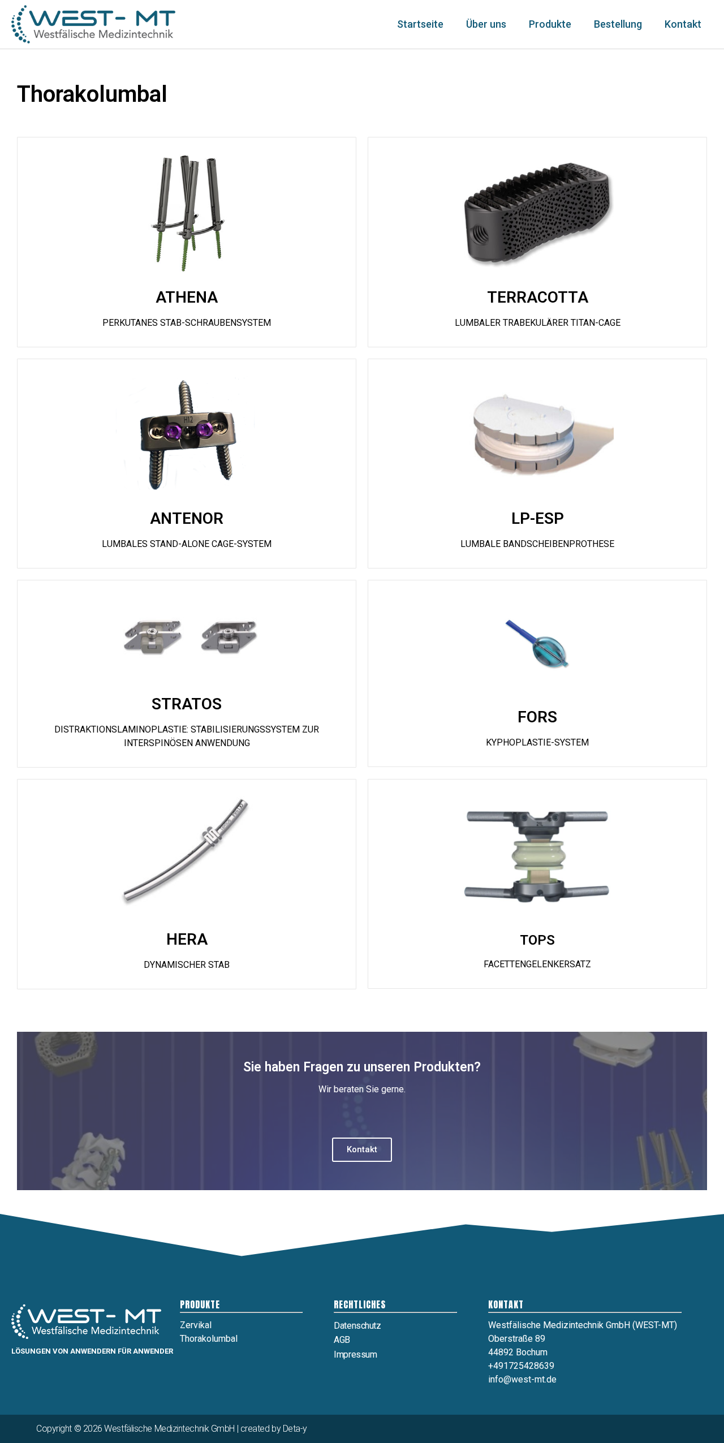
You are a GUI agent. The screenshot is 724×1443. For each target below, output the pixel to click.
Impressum (355, 1354)
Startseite (420, 24)
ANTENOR (186, 518)
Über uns (486, 24)
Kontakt (683, 24)
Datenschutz (357, 1325)
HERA (187, 939)
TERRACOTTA (537, 297)
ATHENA (187, 297)
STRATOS (187, 704)
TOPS (537, 940)
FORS (537, 717)
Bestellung (618, 24)
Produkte (550, 24)
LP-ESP (537, 518)
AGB (342, 1339)
